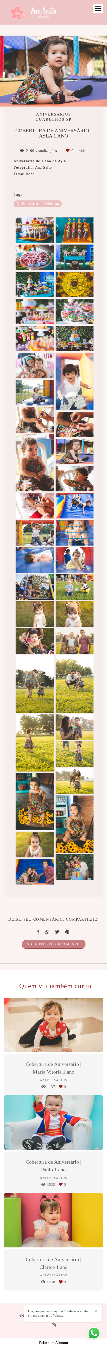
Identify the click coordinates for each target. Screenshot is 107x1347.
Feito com (53, 1343)
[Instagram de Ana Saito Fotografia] (54, 1325)
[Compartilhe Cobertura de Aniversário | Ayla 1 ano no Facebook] (38, 932)
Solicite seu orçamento (53, 944)
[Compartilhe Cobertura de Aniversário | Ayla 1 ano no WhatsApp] (47, 932)
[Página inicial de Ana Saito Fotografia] (33, 12)
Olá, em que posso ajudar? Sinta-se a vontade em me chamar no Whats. (59, 1313)
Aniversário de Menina (37, 203)
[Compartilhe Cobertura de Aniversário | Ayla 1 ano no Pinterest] (67, 932)
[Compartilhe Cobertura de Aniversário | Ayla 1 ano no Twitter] (57, 932)
